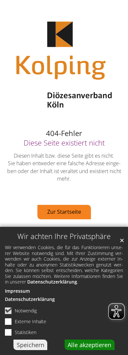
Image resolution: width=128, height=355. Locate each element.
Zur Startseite (64, 211)
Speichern (30, 345)
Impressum (17, 291)
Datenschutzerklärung (52, 282)
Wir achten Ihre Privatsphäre (64, 236)
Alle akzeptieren (89, 345)
